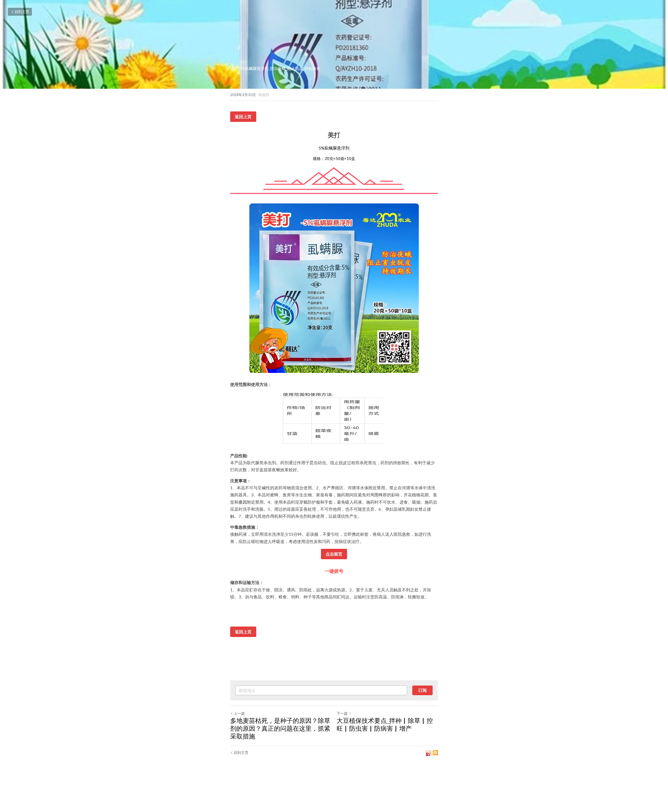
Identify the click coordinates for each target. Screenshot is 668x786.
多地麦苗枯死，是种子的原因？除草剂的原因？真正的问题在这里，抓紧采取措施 (280, 728)
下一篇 (342, 713)
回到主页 (22, 11)
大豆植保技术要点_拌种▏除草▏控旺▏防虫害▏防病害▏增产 (385, 724)
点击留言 (334, 553)
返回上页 (243, 116)
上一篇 (239, 713)
